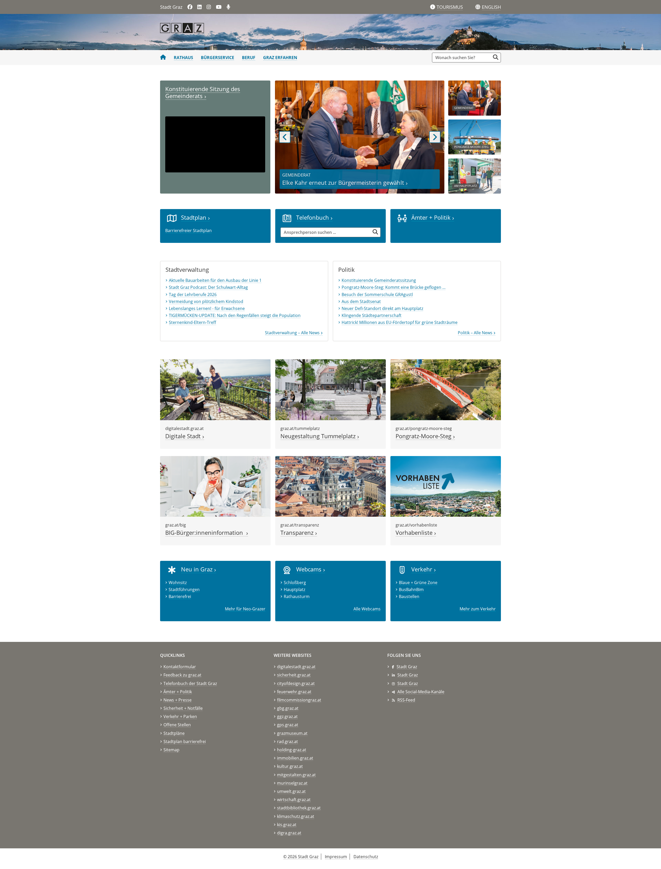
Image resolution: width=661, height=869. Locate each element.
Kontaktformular (179, 666)
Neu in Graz (197, 569)
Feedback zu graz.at (182, 675)
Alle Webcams (367, 609)
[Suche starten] (495, 57)
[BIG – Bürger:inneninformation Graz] (215, 486)
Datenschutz (365, 856)
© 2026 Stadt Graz (300, 856)
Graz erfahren (280, 57)
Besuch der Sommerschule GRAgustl (377, 294)
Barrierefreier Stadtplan (188, 230)
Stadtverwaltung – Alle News (293, 333)
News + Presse (177, 700)
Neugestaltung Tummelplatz (318, 436)
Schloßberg (295, 582)
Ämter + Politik (431, 217)
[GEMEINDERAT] (474, 97)
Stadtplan (194, 217)
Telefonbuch (313, 217)
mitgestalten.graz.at (296, 775)
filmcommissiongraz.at (299, 700)
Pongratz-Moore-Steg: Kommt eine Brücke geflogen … (394, 287)
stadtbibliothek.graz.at (299, 808)
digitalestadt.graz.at (296, 666)
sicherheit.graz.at (294, 675)
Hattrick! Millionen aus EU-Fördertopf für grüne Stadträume (400, 322)
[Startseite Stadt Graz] (163, 57)
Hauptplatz (294, 589)
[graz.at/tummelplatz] (330, 389)
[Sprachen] (477, 7)
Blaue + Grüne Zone (418, 582)
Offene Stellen (177, 725)
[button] (491, 7)
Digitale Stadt (183, 436)
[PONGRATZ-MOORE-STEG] (474, 136)
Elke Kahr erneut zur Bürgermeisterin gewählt (344, 183)
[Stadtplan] (171, 218)
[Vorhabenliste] (445, 486)
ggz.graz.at (287, 716)
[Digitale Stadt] (215, 389)
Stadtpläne (174, 733)
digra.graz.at (289, 833)
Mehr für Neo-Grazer (245, 609)
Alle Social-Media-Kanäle (420, 692)
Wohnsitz (178, 582)
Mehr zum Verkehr (478, 609)
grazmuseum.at (292, 733)
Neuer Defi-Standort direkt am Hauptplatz (382, 308)
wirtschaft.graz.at (294, 799)
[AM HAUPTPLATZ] (474, 175)
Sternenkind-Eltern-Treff (192, 322)
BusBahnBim (411, 589)
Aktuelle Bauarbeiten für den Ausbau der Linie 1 (215, 280)
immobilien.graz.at (295, 758)
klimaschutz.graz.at (295, 816)
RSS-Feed (406, 700)
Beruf (248, 57)
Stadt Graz (407, 666)
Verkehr (422, 569)
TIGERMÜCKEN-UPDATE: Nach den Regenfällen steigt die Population (235, 315)
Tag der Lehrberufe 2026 (193, 294)
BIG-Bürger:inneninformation (205, 533)
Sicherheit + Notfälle (183, 708)
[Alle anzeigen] (287, 569)
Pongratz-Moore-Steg (424, 436)
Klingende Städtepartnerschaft (372, 315)
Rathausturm (297, 596)
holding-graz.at (291, 750)
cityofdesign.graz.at (296, 683)
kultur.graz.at (290, 766)
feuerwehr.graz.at (294, 692)
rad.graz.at (287, 741)
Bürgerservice (217, 57)
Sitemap (171, 750)
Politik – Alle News (475, 333)
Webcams (309, 569)
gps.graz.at (287, 725)
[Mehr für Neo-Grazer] (171, 569)
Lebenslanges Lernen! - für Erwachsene (207, 308)
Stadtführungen (184, 589)
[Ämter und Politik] (402, 218)
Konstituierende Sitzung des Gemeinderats (202, 92)
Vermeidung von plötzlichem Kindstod (206, 301)
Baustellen (409, 596)
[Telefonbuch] (287, 218)
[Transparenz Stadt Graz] (330, 486)
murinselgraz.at (292, 783)
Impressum (336, 856)
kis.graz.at (286, 824)
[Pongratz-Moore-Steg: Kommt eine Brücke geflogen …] (445, 389)
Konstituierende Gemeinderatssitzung (379, 280)
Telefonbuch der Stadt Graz (190, 683)
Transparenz (297, 533)
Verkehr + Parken (180, 716)
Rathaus (183, 57)
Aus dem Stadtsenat (361, 301)
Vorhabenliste (415, 533)
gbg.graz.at (287, 708)
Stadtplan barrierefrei (184, 741)
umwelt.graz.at (291, 791)
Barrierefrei (180, 596)
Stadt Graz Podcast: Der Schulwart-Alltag (208, 287)
